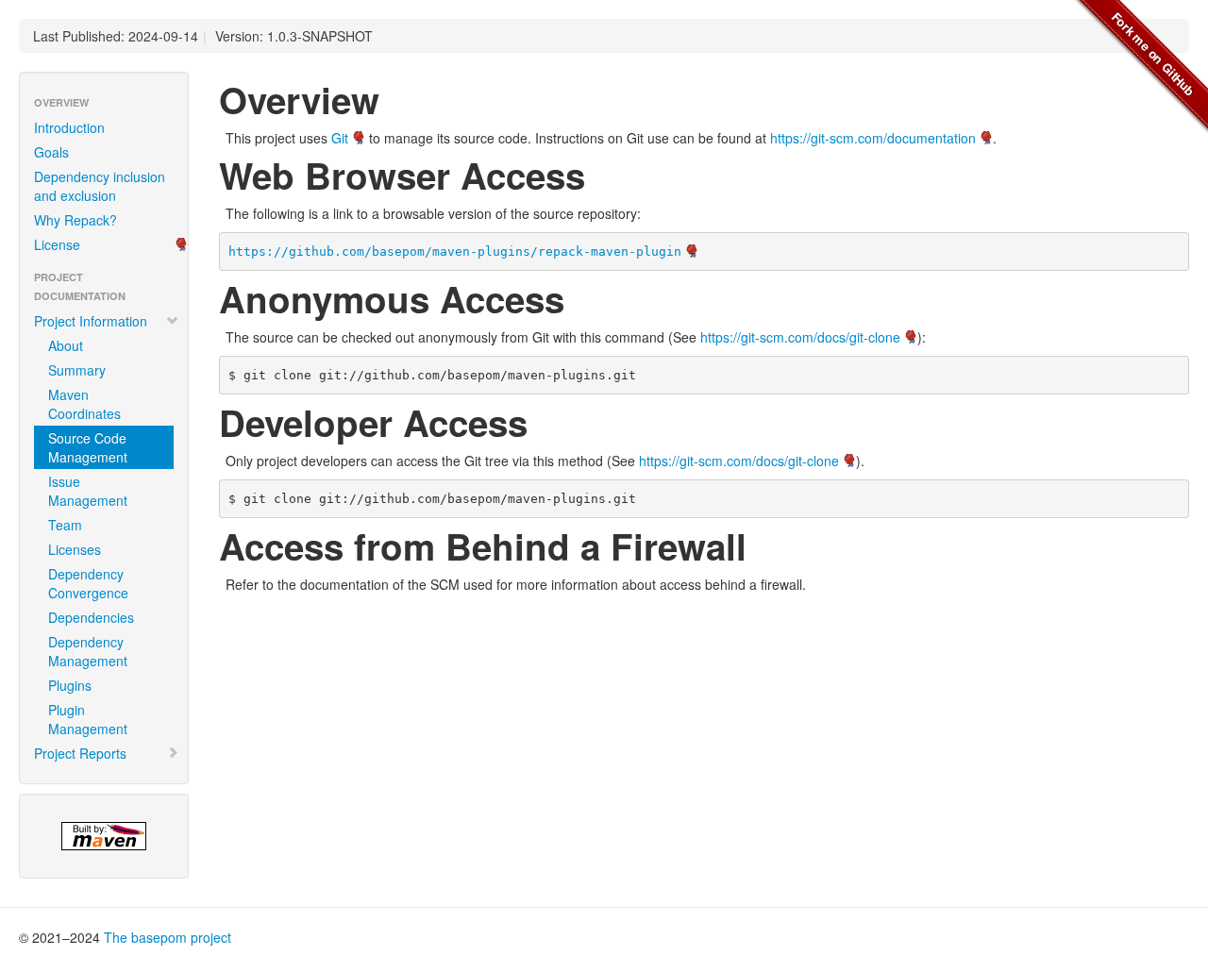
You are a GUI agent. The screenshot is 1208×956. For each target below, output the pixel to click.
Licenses (74, 549)
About (65, 345)
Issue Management (87, 491)
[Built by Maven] (104, 836)
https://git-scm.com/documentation (873, 137)
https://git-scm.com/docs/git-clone (800, 336)
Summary (77, 370)
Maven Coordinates (84, 404)
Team (65, 524)
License (57, 244)
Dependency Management (87, 651)
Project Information (90, 320)
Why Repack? (75, 219)
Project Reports (80, 753)
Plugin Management (87, 719)
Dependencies (91, 617)
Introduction (69, 127)
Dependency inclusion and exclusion (99, 186)
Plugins (70, 685)
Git (339, 137)
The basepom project (167, 937)
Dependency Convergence (88, 583)
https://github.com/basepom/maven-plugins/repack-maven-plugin (454, 251)
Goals (51, 152)
